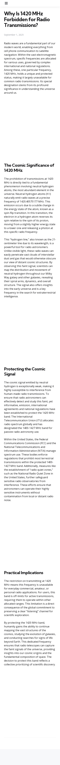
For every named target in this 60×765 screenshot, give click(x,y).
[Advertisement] (30, 128)
